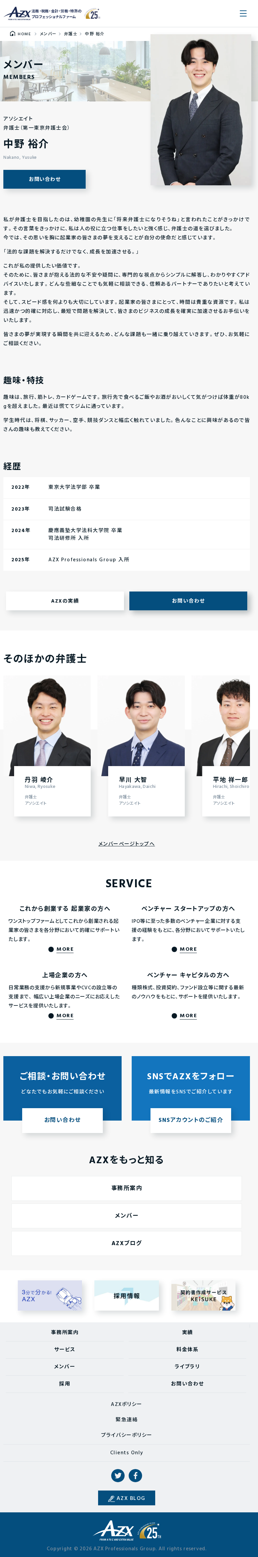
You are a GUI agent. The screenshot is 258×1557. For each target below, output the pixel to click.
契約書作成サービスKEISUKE (203, 1295)
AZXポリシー (126, 1405)
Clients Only (126, 1453)
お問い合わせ (44, 180)
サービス (64, 1350)
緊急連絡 (127, 1420)
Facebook (135, 1475)
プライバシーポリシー (127, 1435)
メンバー (126, 1216)
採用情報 (126, 1295)
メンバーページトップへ (126, 844)
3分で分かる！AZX (50, 1295)
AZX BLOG (131, 1498)
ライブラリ (187, 1367)
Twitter (118, 1475)
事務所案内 (126, 1188)
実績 (187, 1333)
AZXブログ (127, 1243)
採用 (64, 1384)
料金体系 (187, 1350)
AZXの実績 (65, 601)
